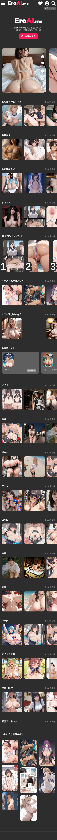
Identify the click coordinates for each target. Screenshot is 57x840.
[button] (43, 79)
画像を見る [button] (30, 36)
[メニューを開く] (3, 3)
